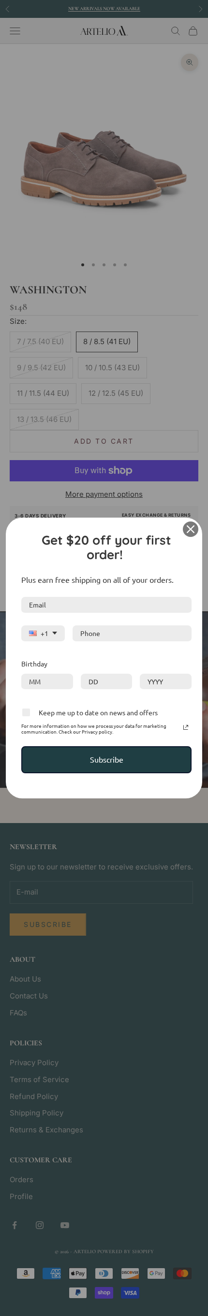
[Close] (190, 529)
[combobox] (43, 633)
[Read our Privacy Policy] (186, 727)
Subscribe (106, 759)
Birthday (34, 663)
